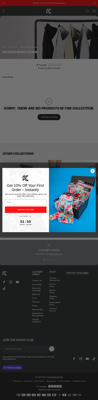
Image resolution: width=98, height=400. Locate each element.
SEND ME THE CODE (25, 210)
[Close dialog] (92, 171)
